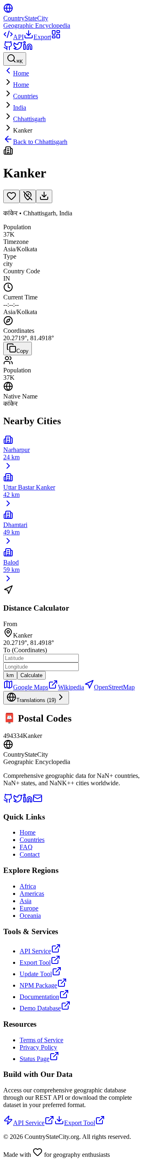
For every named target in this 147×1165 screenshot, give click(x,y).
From (10, 623)
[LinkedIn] (28, 48)
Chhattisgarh (29, 118)
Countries (25, 96)
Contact (30, 854)
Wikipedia (71, 687)
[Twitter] (18, 48)
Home (21, 84)
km (10, 675)
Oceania (30, 915)
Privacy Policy (38, 1047)
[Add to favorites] (11, 196)
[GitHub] (8, 48)
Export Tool (35, 962)
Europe (29, 908)
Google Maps (30, 687)
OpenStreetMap (114, 687)
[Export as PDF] (44, 196)
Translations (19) (36, 700)
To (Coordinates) (25, 650)
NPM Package (38, 985)
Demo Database (40, 1008)
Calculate (31, 675)
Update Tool (36, 973)
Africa (28, 886)
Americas (32, 893)
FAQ (26, 847)
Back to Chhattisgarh (40, 141)
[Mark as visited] (28, 196)
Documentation (39, 996)
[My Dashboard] (56, 36)
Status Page (34, 1058)
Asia (25, 900)
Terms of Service (41, 1040)
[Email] (37, 800)
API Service (35, 951)
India (19, 107)
